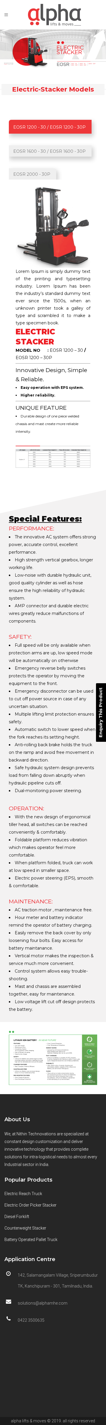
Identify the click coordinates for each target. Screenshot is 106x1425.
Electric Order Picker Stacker (30, 1205)
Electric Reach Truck (23, 1193)
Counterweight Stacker (25, 1228)
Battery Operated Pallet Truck (30, 1239)
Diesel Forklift (16, 1216)
